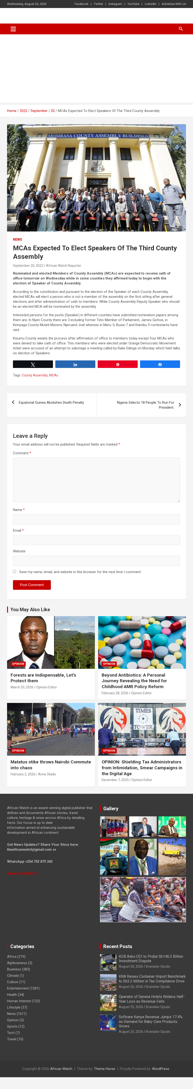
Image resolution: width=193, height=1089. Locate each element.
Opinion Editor (46, 687)
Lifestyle (13, 1007)
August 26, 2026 (131, 966)
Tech (11, 1033)
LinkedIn (150, 4)
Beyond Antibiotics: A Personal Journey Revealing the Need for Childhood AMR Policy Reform (134, 680)
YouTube (133, 4)
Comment (22, 453)
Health (12, 995)
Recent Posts (117, 946)
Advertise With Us (174, 4)
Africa (11, 956)
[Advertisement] (96, 70)
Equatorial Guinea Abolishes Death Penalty (51, 402)
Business (14, 969)
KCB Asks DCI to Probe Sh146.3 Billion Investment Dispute (151, 958)
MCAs (53, 375)
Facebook (81, 4)
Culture (12, 982)
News (17, 239)
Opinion (18, 664)
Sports (12, 1026)
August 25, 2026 (131, 1007)
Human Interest (19, 1001)
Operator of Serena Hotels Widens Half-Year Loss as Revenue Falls (152, 998)
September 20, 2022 (28, 265)
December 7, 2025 (115, 780)
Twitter (98, 4)
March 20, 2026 (22, 687)
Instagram (115, 4)
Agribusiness (17, 963)
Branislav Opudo (158, 966)
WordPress (160, 1069)
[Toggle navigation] (13, 29)
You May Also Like (30, 609)
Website (19, 551)
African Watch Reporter (63, 265)
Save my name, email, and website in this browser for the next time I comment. (80, 572)
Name (19, 510)
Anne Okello (47, 774)
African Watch (61, 1069)
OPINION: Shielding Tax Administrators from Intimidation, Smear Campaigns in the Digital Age (142, 767)
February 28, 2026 (115, 693)
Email (18, 530)
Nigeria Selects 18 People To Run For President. (145, 405)
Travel (11, 1039)
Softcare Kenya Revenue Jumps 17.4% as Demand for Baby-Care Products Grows (150, 1021)
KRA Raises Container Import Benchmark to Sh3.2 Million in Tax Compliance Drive (152, 978)
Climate (13, 975)
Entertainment (18, 988)
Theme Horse (104, 1069)
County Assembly (35, 375)
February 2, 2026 (23, 774)
